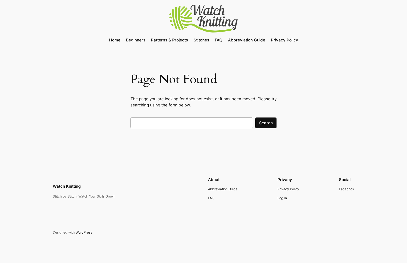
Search (266, 123)
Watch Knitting (67, 186)
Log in (282, 198)
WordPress (84, 232)
